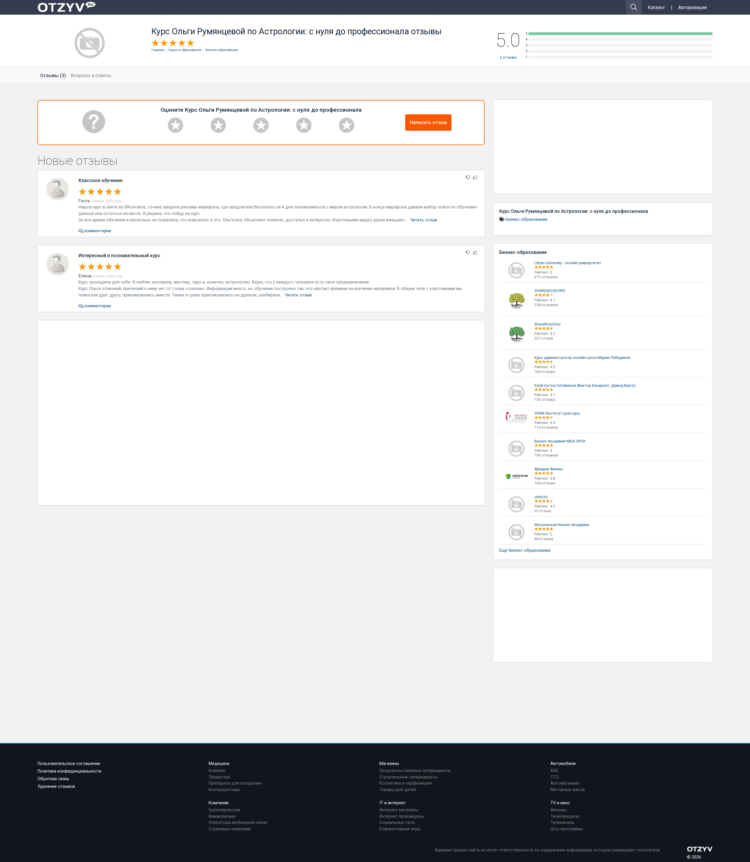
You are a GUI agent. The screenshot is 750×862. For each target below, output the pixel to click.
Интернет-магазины (398, 809)
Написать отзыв (428, 122)
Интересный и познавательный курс (119, 255)
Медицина (219, 763)
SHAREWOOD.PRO (549, 291)
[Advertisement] (261, 413)
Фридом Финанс (548, 469)
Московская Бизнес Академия (561, 524)
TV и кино (560, 802)
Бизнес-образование (527, 219)
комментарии (97, 230)
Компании (219, 802)
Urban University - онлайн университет (567, 263)
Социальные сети (397, 822)
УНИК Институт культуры (557, 413)
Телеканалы (562, 822)
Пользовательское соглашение (69, 763)
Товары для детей (397, 789)
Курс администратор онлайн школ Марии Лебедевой (582, 357)
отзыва (508, 57)
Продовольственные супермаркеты (415, 770)
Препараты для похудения (235, 783)
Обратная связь (53, 778)
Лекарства (219, 777)
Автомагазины (564, 783)
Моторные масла (567, 789)
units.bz (541, 497)
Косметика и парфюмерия (405, 783)
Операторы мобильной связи (238, 822)
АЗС (554, 770)
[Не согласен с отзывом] (467, 177)
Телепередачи (564, 816)
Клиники (217, 770)
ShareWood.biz (547, 324)
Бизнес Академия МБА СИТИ (559, 441)
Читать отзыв (423, 220)
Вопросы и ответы (91, 75)
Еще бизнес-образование (524, 550)
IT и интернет (392, 802)
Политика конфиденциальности (69, 771)
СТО (554, 777)
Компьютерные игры (399, 829)
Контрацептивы (224, 789)
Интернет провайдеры (401, 816)
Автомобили (563, 763)
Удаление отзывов (56, 786)
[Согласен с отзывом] (475, 177)
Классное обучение (100, 180)
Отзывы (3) (53, 75)
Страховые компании (230, 829)
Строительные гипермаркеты (408, 777)
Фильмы (558, 809)
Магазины (389, 763)
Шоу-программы (566, 829)
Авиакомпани (222, 816)
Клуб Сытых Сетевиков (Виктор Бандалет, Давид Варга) (584, 385)
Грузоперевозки (224, 809)
